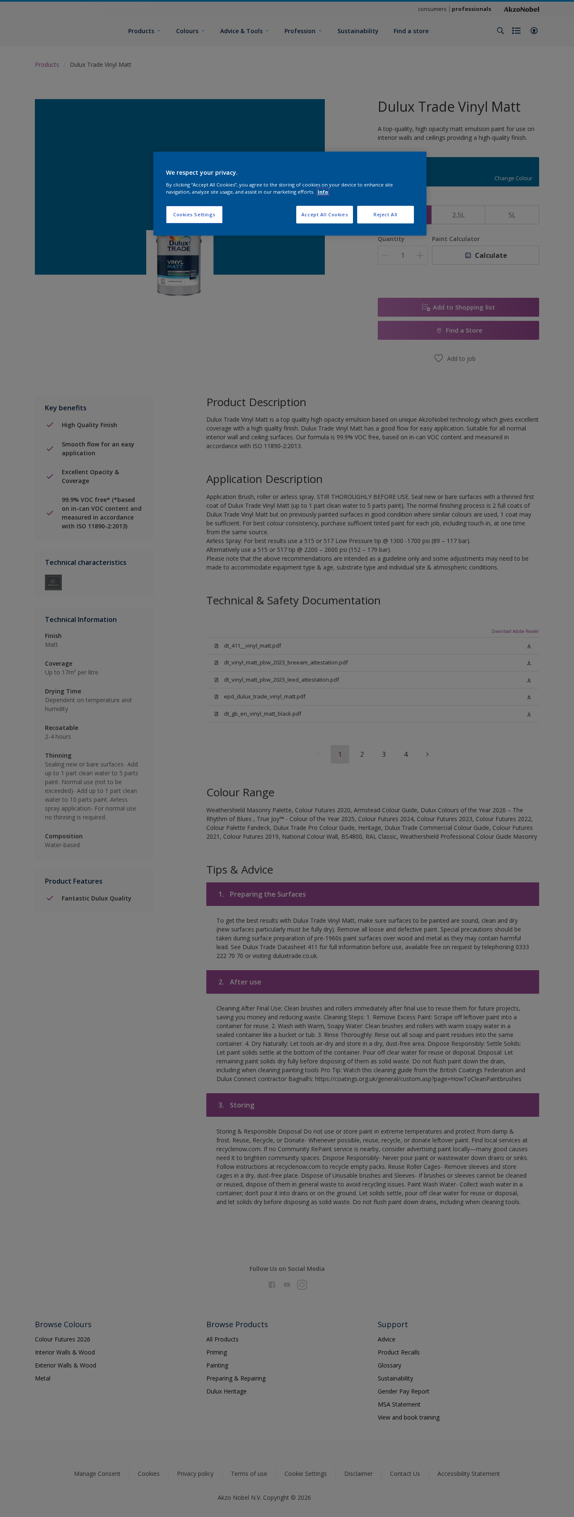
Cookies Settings (194, 214)
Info (323, 192)
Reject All (386, 214)
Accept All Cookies (324, 214)
